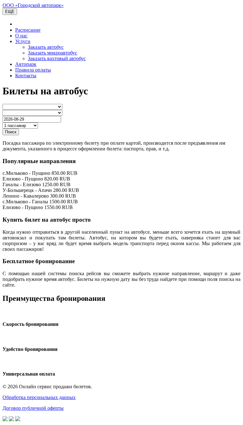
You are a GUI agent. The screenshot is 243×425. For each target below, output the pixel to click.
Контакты (25, 75)
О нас (21, 35)
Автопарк (25, 64)
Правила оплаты (33, 70)
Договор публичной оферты (33, 408)
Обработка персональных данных (39, 397)
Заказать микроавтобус (52, 52)
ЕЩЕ (10, 11)
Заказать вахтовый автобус (57, 58)
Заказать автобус (46, 47)
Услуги (22, 41)
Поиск (10, 132)
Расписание (27, 30)
